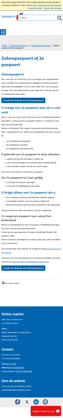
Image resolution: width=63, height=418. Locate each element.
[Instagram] (45, 402)
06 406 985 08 (18, 368)
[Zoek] (59, 17)
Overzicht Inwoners (19, 45)
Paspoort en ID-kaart (40, 45)
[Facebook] (17, 402)
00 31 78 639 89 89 (24, 371)
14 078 (13, 364)
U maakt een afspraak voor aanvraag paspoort (23, 100)
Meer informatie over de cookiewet (47, 5)
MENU (3, 32)
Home (4, 45)
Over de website (13, 380)
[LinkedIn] (36, 402)
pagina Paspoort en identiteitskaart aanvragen (30, 262)
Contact (7, 349)
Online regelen (13, 314)
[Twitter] (27, 402)
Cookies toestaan (35, 8)
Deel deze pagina (12, 283)
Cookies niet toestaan (52, 8)
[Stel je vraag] (46, 411)
